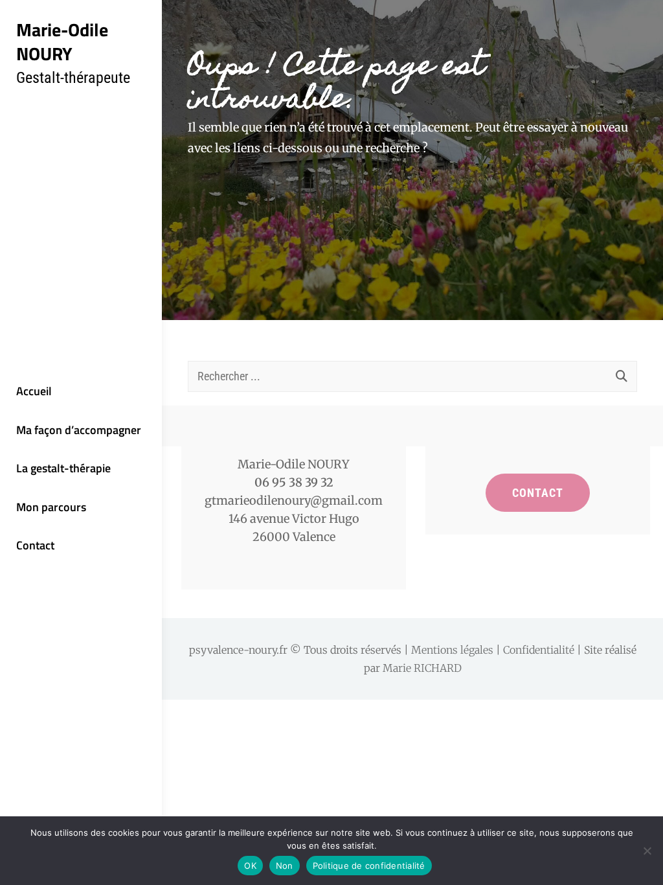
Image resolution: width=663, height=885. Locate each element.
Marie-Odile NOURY (62, 41)
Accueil (34, 391)
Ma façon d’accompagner (78, 430)
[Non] (646, 850)
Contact (35, 545)
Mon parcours (51, 507)
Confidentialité (538, 649)
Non (284, 865)
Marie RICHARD (422, 667)
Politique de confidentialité (369, 865)
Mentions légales (452, 649)
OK (250, 865)
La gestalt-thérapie (63, 468)
